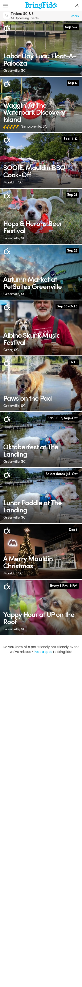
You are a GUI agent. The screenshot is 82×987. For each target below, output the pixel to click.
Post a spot (43, 652)
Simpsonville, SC (34, 126)
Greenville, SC (14, 70)
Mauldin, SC (13, 182)
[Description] (7, 28)
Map (75, 16)
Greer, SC (11, 350)
